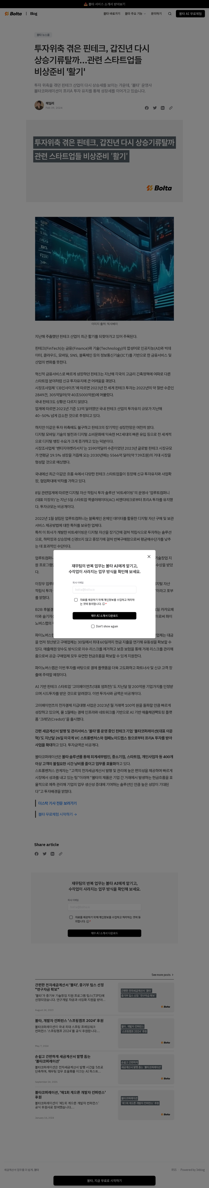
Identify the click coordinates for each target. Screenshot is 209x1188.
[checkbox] (76, 599)
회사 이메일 (78, 582)
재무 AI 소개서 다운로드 (104, 616)
